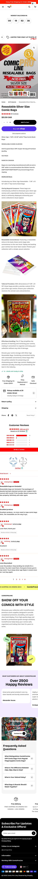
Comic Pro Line (12, 875)
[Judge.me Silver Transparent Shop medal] (23, 461)
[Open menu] (3, 7)
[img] (4, 479)
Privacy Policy (6, 841)
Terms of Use (26, 838)
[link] (30, 415)
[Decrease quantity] (4, 122)
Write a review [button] (19, 449)
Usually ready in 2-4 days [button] (15, 396)
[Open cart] (35, 7)
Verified (18, 468)
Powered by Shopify (25, 875)
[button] (6, 114)
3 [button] (19, 579)
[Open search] (29, 7)
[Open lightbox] (34, 48)
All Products (12, 102)
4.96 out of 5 (24, 429)
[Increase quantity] (11, 122)
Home (3, 102)
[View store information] (33, 393)
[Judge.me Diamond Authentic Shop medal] (13, 461)
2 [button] (16, 579)
